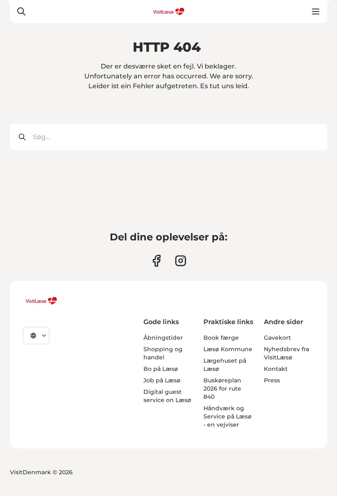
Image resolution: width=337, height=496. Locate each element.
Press (272, 380)
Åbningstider (163, 337)
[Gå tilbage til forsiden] (168, 11)
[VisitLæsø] (41, 301)
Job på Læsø (161, 380)
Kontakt (276, 369)
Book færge (221, 337)
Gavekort (277, 337)
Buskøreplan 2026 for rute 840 (222, 388)
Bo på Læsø (160, 369)
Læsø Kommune (227, 349)
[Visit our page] (156, 261)
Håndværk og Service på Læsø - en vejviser (227, 416)
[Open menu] (315, 11)
